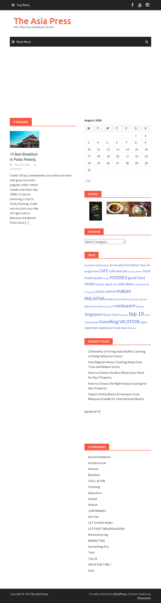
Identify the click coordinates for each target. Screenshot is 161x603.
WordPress (120, 594)
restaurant (124, 306)
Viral (134, 328)
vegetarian (91, 328)
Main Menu (23, 42)
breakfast (120, 265)
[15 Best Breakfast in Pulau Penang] (24, 139)
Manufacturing (98, 535)
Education (95, 493)
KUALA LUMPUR (105, 292)
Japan (109, 284)
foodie (106, 278)
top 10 (136, 313)
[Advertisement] (80, 82)
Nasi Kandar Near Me (136, 299)
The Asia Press (42, 20)
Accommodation (99, 457)
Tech (91, 552)
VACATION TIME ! (99, 564)
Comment (15, 169)
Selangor (140, 306)
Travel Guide (91, 322)
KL (148, 284)
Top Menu (23, 5)
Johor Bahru (125, 284)
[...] (27, 222)
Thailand (123, 314)
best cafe (108, 265)
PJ (113, 306)
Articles (93, 469)
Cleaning (94, 487)
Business (94, 475)
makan (123, 291)
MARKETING (96, 541)
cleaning (131, 271)
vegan (143, 322)
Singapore (93, 314)
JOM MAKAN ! (97, 511)
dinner (138, 271)
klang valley (89, 292)
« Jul (87, 181)
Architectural (97, 463)
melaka (109, 299)
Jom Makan (140, 284)
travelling (109, 322)
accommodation (93, 265)
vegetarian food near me (115, 328)
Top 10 (92, 559)
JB (114, 284)
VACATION (129, 322)
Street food (110, 315)
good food (136, 277)
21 (127, 156)
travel (147, 314)
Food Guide (93, 278)
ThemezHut (144, 598)
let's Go (93, 517)
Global (92, 499)
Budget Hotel (91, 271)
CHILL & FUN (96, 481)
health (89, 284)
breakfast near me (138, 265)
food (146, 271)
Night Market (90, 306)
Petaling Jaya (104, 306)
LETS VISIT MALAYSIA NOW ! (106, 529)
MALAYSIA (94, 298)
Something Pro (98, 547)
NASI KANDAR (120, 299)
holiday (100, 284)
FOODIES (118, 277)
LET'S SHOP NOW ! (100, 523)
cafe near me (118, 271)
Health (93, 505)
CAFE (103, 270)
